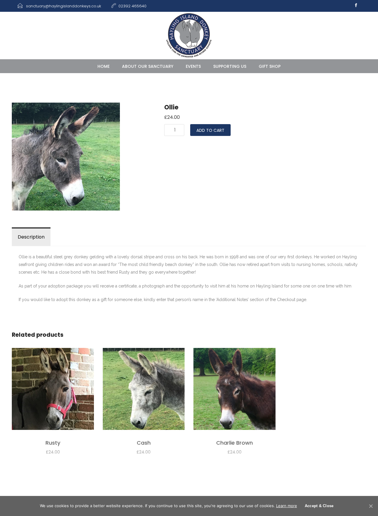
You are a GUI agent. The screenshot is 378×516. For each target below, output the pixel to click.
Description (31, 237)
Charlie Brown (234, 442)
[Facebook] (355, 6)
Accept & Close (319, 506)
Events (193, 66)
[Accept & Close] (371, 506)
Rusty (52, 442)
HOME (103, 66)
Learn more (286, 505)
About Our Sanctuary (147, 66)
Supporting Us (229, 66)
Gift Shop (270, 66)
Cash (144, 442)
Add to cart (210, 130)
